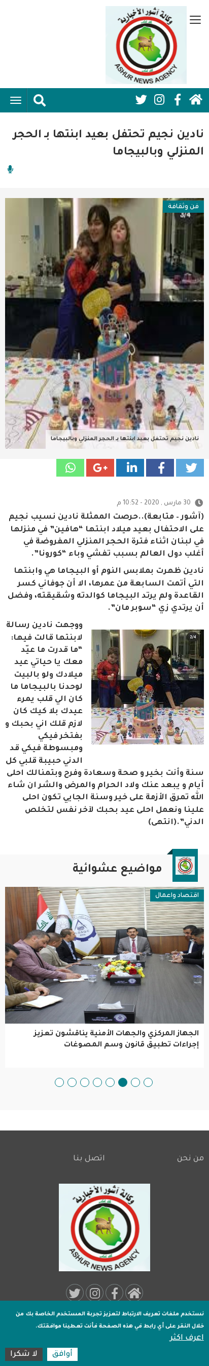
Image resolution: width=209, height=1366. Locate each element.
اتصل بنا (89, 1159)
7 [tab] (72, 1082)
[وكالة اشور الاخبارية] (146, 45)
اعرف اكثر (187, 1338)
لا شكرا (24, 1354)
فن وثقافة (183, 207)
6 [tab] (84, 1082)
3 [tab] (122, 1082)
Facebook (177, 100)
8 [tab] (59, 1082)
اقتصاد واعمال (177, 896)
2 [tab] (135, 1082)
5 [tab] (97, 1082)
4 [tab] (110, 1082)
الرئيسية (196, 100)
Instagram (159, 100)
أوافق (62, 1354)
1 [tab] (148, 1082)
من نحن (190, 1159)
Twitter (141, 100)
